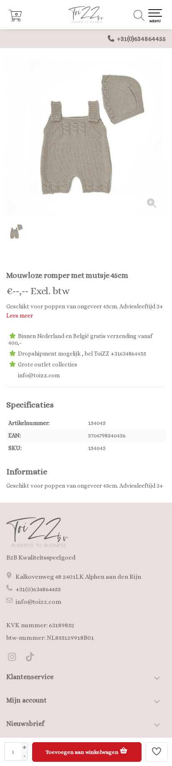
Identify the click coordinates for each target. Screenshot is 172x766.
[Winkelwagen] (15, 19)
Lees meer (19, 315)
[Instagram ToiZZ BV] (15, 658)
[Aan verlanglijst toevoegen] (157, 752)
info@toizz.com (38, 602)
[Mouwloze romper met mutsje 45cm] (86, 136)
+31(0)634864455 (141, 39)
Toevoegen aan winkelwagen (82, 752)
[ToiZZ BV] (86, 14)
